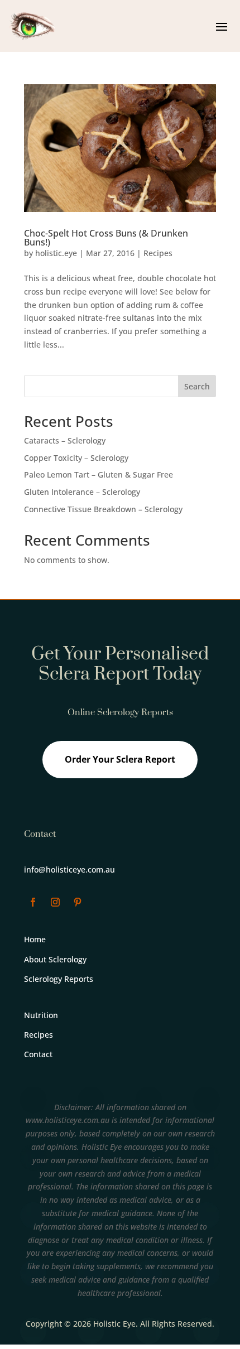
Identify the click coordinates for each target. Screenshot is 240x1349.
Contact (38, 1054)
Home (35, 939)
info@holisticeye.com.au (69, 869)
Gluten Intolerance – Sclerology (82, 491)
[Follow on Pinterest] (78, 902)
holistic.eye (56, 253)
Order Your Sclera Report (120, 759)
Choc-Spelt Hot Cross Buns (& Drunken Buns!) (106, 237)
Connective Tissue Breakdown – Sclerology (103, 509)
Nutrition (41, 1015)
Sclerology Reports (58, 979)
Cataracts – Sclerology (64, 440)
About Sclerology (55, 959)
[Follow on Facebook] (33, 902)
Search (197, 386)
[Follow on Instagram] (55, 902)
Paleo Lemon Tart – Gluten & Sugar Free (98, 474)
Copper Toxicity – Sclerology (76, 457)
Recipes (157, 253)
